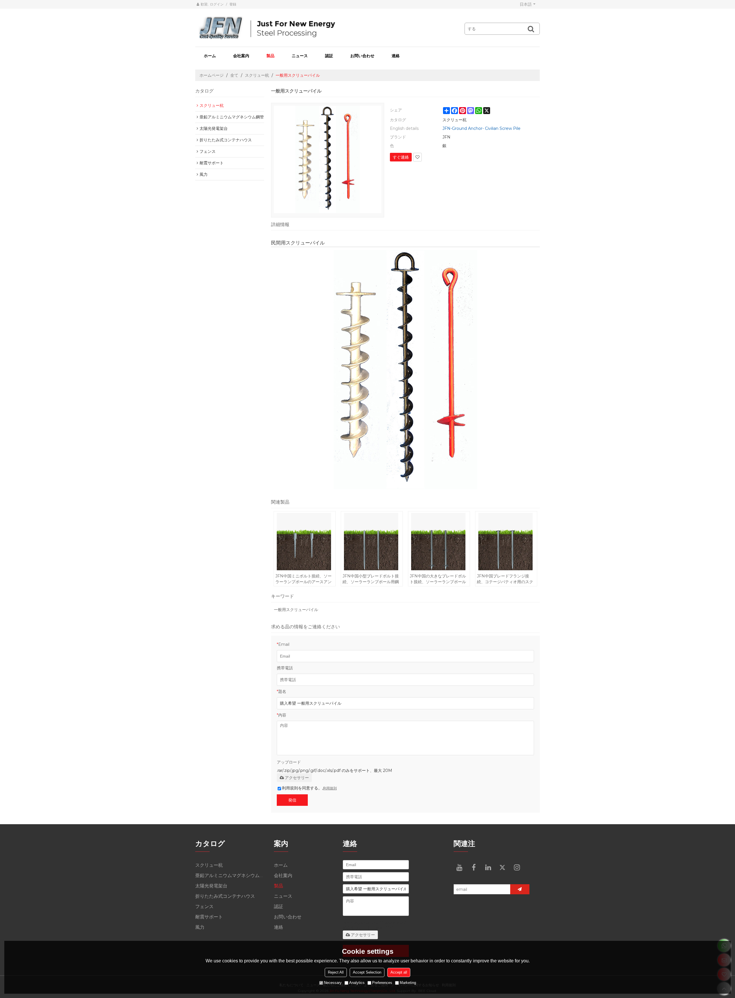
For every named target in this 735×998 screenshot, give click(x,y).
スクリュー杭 (257, 75)
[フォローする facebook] (474, 867)
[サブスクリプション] (519, 889)
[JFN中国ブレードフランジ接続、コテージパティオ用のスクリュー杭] (506, 541)
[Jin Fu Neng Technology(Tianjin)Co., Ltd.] (318, 28)
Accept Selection (367, 972)
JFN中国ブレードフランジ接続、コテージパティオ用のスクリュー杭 (505, 579)
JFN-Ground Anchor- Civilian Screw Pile (481, 128)
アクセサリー (297, 777)
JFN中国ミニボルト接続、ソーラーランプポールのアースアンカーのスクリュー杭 (303, 579)
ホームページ (212, 75)
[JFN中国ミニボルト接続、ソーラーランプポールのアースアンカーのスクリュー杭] (304, 541)
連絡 (396, 55)
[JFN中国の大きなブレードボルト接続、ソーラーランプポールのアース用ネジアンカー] (439, 541)
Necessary (333, 982)
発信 (292, 800)
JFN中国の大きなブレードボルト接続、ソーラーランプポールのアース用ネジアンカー (438, 579)
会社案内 (241, 55)
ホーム (210, 55)
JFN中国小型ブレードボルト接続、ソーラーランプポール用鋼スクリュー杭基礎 (371, 579)
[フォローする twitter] (502, 867)
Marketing (408, 982)
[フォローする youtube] (459, 867)
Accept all (398, 972)
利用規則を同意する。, (309, 788)
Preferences (382, 982)
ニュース (300, 55)
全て (234, 75)
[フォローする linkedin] (488, 867)
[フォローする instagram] (517, 867)
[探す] (531, 28)
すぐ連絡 (401, 157)
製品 (270, 55)
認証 (329, 55)
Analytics (357, 982)
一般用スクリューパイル (296, 609)
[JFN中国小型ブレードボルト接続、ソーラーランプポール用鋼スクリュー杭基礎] (372, 541)
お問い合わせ (362, 55)
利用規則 (330, 788)
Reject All (336, 972)
